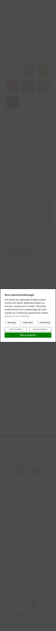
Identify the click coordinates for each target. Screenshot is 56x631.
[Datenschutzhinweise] (17, 316)
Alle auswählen (28, 335)
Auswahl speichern (40, 329)
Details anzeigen (16, 329)
